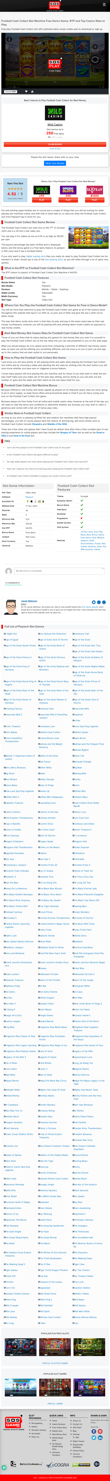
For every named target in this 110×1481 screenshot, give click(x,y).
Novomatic (36, 1433)
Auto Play (98, 532)
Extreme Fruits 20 (48, 865)
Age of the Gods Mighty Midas (89, 666)
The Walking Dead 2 (15, 1264)
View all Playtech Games (55, 1363)
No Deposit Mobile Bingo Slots (57, 1446)
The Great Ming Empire (16, 1237)
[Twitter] (99, 602)
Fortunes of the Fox (83, 918)
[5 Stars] (21, 188)
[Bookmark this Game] (26, 91)
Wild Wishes (11, 1317)
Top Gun (43, 1276)
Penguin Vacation (13, 1122)
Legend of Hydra (47, 1057)
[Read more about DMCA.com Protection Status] (81, 1465)
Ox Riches (79, 1110)
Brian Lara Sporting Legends (19, 791)
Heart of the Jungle (83, 980)
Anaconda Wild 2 (13, 714)
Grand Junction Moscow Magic (89, 962)
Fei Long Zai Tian (82, 882)
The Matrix (44, 1243)
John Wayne (45, 1009)
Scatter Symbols (88, 546)
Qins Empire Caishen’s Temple (54, 1146)
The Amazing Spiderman (51, 1225)
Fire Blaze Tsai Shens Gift (86, 900)
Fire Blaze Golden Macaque (19, 894)
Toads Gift (10, 1276)
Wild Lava (10, 1311)
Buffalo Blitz (80, 791)
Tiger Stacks (11, 1270)
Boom (76, 785)
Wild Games (80, 1305)
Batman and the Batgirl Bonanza (50, 746)
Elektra (42, 853)
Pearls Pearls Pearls (83, 1116)
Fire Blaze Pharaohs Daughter (89, 894)
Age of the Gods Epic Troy (87, 645)
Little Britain (45, 1063)
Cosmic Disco (46, 823)
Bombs (77, 779)
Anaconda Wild (81, 708)
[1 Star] (9, 188)
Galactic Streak (47, 935)
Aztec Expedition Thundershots (13, 740)
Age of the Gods (82, 639)
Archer (77, 720)
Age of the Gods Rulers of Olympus (18, 701)
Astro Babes (11, 732)
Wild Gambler (46, 1305)
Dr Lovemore (80, 835)
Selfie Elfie (10, 1190)
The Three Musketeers (50, 1258)
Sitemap (76, 1434)
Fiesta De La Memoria (16, 888)
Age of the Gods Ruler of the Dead (19, 692)
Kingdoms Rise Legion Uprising (20, 1045)
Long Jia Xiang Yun (83, 1063)
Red (103, 543)
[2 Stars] (12, 188)
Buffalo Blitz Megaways (51, 797)
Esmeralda (79, 859)
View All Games (55, 1403)
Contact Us (77, 1424)
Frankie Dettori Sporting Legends (17, 925)
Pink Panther (80, 1122)
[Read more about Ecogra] (57, 1464)
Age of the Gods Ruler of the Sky (88, 692)
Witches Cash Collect (50, 1317)
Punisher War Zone (83, 1140)
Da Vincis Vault (46, 829)
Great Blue (79, 968)
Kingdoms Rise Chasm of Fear (20, 1036)
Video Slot (101, 546)
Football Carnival (13, 912)
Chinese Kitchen (47, 818)
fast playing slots (54, 259)
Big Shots (9, 773)
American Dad (46, 708)
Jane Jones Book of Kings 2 (88, 1003)
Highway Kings (12, 986)
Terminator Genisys (83, 1219)
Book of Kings (46, 785)
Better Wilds (45, 767)
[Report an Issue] (32, 91)
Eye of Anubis (46, 870)
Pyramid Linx (11, 1146)
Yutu (76, 1323)
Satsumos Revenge (14, 1184)
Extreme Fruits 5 (82, 865)
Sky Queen (79, 1196)
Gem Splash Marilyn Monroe (19, 941)
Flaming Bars (80, 906)
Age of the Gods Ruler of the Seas (53, 692)
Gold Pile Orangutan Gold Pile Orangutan (89, 955)
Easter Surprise (81, 847)
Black (83, 534)
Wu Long (9, 1323)
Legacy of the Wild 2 (15, 1057)
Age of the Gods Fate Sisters (88, 651)
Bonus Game (98, 534)
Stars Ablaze (45, 1208)
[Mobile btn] (104, 4)
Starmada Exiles (13, 1208)
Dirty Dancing (12, 835)
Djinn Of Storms (47, 835)
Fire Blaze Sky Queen (50, 900)
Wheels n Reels (81, 1293)
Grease (42, 968)
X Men (42, 1323)
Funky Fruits (45, 929)
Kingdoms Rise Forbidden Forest (52, 1038)
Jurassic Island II (82, 1015)
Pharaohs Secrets (48, 1122)
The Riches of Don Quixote (52, 1252)
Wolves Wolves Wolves (85, 1317)
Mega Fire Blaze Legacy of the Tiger (89, 1082)
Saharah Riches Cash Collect (53, 1178)
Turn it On (10, 1287)
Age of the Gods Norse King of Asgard (20, 683)
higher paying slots (35, 256)
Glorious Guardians (83, 947)
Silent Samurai (81, 1190)
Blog (74, 1431)
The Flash (44, 1231)
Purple (98, 543)
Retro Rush (10, 1161)
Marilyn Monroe (81, 1074)
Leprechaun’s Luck (83, 1057)
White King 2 (45, 1299)
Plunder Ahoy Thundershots (88, 1128)
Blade (42, 773)
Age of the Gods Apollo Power (20, 645)
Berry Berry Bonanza (15, 767)
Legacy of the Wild (83, 1051)
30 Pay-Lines (87, 532)
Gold (94, 537)
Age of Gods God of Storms (53, 639)
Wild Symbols (87, 549)
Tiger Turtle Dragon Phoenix (53, 1270)
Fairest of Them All (83, 870)
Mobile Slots (57, 1431)
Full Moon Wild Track (84, 923)
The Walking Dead (83, 1258)
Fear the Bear (11, 882)
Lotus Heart (11, 1069)
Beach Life (79, 755)
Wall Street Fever (47, 1293)
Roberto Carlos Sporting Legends (17, 1168)
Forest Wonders (81, 912)
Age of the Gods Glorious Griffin (52, 659)
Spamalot (44, 1202)
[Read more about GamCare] (13, 1464)
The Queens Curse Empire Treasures (18, 1254)
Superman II (79, 1214)
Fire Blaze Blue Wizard (50, 888)
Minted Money (12, 1095)
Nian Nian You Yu (13, 1110)
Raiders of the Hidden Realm (53, 1155)
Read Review (55, 149)
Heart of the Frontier (49, 980)
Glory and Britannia (14, 953)
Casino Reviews (58, 1424)
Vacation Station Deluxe (17, 1293)
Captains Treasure (14, 803)
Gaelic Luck (11, 935)
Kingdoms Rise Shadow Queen (20, 1051)
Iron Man (78, 997)
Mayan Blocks (12, 1080)
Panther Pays (45, 1116)
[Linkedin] (104, 602)
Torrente (9, 1282)
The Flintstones (81, 1231)
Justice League (12, 1021)
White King (10, 1299)
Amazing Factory (13, 708)
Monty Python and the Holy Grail (87, 1097)
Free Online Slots (59, 1427)
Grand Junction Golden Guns (53, 962)
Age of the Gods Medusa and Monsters (54, 668)
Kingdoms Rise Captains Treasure (86, 1029)
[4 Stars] (18, 188)
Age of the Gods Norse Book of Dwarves (88, 674)
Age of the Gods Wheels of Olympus (53, 701)
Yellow (97, 549)
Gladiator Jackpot (14, 947)
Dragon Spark (46, 841)
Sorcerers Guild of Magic (17, 1202)
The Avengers (80, 1225)
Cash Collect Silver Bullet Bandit (86, 804)
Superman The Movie (15, 1219)
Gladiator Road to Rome (51, 947)
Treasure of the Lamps (50, 1282)
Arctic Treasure (12, 726)
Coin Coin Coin (81, 818)
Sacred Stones (81, 1172)
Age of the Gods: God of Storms (86, 701)
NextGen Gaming (39, 1430)
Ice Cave (78, 991)
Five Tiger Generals (49, 906)
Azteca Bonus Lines (49, 738)
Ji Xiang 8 (10, 1009)
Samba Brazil (80, 1178)
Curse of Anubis (13, 829)
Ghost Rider (45, 941)
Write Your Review (55, 163)
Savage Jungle (46, 1184)
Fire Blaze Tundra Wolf (16, 906)
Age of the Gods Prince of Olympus (87, 683)
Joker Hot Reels (82, 1009)
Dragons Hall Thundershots (18, 847)
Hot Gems (10, 991)
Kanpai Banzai (46, 1021)
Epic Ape (9, 859)
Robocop (43, 1166)
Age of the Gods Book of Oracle (52, 647)
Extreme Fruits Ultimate (17, 870)
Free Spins (86, 537)
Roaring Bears (81, 1161)
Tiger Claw (79, 1264)
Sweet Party (45, 1219)
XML (77, 1437)
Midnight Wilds (12, 1089)
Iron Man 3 (10, 1003)
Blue (89, 534)
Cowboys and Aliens (84, 823)
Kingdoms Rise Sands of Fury (88, 1045)
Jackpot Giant (46, 1003)
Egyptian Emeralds (14, 853)
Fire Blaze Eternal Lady (85, 888)
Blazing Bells (80, 773)
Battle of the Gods (48, 755)
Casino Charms (12, 812)
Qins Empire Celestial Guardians (84, 1147)
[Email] (94, 602)
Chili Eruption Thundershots (19, 818)
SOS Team (77, 1427)
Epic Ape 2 (44, 859)
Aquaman (78, 714)
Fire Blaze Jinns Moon (50, 894)
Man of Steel (45, 1074)
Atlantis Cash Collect (49, 732)
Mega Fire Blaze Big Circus (52, 1080)
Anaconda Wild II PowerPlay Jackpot (53, 716)
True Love (79, 1282)
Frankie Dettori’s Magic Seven (54, 923)
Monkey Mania (46, 1095)
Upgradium (44, 1287)
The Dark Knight (13, 1231)
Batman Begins (81, 750)
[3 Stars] (15, 188)
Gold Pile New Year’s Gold (52, 953)
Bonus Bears (11, 785)
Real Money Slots (59, 1434)
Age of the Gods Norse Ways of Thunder (54, 683)
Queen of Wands (13, 1155)
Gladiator (78, 941)
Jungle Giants (46, 1015)
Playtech (30, 497)
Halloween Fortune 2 (84, 974)
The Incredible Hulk (83, 1237)
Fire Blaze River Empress (17, 900)
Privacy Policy (78, 1451)
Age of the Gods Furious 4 (18, 657)
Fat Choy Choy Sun (83, 876)
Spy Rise (78, 1202)
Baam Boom (80, 738)
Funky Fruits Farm (82, 929)
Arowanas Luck (47, 726)
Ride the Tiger (46, 1161)
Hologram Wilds (82, 986)
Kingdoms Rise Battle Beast (53, 1027)
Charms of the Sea (48, 812)
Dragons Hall (80, 841)
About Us (77, 1421)
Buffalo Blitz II (12, 797)
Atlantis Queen (81, 732)
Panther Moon (12, 1116)
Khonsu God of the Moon (86, 1021)
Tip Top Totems (81, 1270)
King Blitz (9, 1027)
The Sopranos (81, 1252)
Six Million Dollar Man (50, 1196)
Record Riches (81, 1155)
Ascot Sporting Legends (86, 726)
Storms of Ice (12, 1214)
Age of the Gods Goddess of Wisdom (88, 659)
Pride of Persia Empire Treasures (50, 1136)
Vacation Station (82, 1287)
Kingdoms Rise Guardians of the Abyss (88, 1038)
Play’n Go (35, 1437)
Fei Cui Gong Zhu (48, 882)
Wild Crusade (11, 1305)
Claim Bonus (55, 144)
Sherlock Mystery (48, 1190)
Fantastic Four (46, 876)
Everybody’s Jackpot (15, 865)
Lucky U (43, 1069)
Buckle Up (44, 791)
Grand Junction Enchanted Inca (18, 964)
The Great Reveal (48, 1237)
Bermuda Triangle (82, 761)
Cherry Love (80, 812)
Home (54, 1421)
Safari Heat (10, 1178)
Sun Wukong (45, 1214)
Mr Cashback (11, 1104)
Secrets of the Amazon (85, 1184)
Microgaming (37, 1423)
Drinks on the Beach (49, 847)
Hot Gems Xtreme (48, 991)
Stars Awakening (82, 1208)
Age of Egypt (11, 639)
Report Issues (78, 1441)
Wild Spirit (44, 1311)
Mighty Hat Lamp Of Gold (52, 1089)
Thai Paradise (12, 1225)
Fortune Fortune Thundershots (54, 918)
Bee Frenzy (44, 761)
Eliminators (79, 853)
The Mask (10, 1243)
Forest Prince (45, 912)
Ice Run (8, 997)
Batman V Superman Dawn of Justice (20, 757)
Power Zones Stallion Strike (19, 1134)
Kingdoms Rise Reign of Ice (53, 1045)
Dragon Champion (14, 841)
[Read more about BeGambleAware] (31, 1464)
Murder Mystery (47, 1104)
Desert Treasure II (82, 829)
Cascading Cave (47, 803)
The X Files (44, 1264)
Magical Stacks (81, 1069)
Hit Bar (42, 986)
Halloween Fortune (48, 974)
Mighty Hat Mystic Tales (86, 1089)
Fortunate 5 (11, 918)
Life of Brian (11, 1063)
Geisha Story (80, 935)
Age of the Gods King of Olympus (17, 668)
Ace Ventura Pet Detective (52, 633)
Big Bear (78, 767)
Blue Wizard (11, 779)
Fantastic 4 (10, 876)
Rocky (77, 1166)
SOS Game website (89, 607)
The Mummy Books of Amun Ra (88, 1245)
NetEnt (34, 1427)
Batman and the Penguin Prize (89, 744)
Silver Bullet (11, 1196)
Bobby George (46, 779)
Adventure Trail (81, 633)
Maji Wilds (10, 1074)
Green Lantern (12, 974)
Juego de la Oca (13, 1015)
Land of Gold (45, 1051)
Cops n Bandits (12, 823)
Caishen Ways (81, 797)
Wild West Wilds (82, 1311)
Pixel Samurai (12, 1128)
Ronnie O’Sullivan (47, 1172)
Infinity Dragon (46, 997)
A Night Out (11, 633)
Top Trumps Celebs (83, 1276)
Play (41, 200)
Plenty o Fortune (47, 1128)
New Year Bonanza (83, 1104)
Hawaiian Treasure (14, 980)
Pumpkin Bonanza (83, 1134)
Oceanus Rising (47, 1110)
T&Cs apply (57, 137)
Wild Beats (79, 1299)
